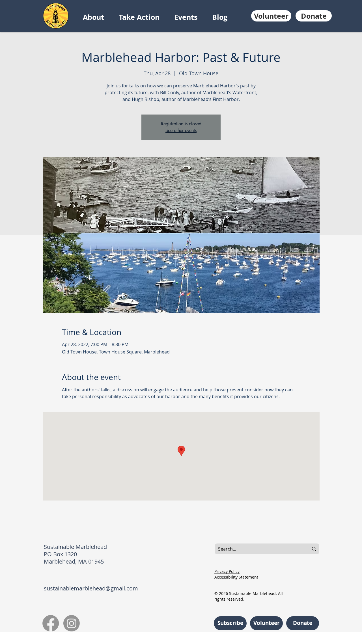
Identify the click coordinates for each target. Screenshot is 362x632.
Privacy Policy (227, 571)
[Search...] (313, 548)
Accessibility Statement (236, 577)
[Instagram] (71, 623)
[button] (98, 17)
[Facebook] (50, 623)
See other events (181, 130)
